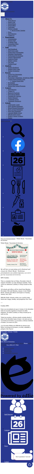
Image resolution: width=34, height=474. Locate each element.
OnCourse (11, 62)
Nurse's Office (12, 45)
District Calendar (13, 29)
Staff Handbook (12, 49)
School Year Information (15, 74)
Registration (11, 83)
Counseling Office (13, 44)
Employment (8, 351)
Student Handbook (13, 67)
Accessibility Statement (11, 353)
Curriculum (11, 27)
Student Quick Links (14, 69)
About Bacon (12, 20)
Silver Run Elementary (14, 111)
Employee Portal (12, 59)
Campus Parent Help (17, 81)
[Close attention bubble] (31, 451)
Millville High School (14, 114)
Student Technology (13, 71)
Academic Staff (12, 42)
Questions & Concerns (14, 96)
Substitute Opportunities (15, 54)
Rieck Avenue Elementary (15, 109)
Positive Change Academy (15, 116)
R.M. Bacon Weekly (14, 94)
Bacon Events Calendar (18, 30)
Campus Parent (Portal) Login (16, 79)
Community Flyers (13, 99)
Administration (12, 39)
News (9, 32)
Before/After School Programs (16, 86)
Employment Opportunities (15, 52)
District (10, 118)
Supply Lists (11, 22)
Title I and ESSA (13, 76)
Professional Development (15, 56)
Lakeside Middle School (15, 113)
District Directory (13, 98)
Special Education (13, 84)
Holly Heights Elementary (15, 106)
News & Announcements (8, 238)
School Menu (12, 25)
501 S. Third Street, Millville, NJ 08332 (12, 343)
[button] (8, 19)
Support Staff (12, 40)
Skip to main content (7, 1)
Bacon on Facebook (13, 93)
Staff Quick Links (13, 51)
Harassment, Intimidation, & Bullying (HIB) (20, 78)
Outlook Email (12, 64)
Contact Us (11, 35)
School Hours (12, 24)
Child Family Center (14, 105)
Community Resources (14, 101)
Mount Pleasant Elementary (16, 108)
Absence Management (14, 57)
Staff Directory (12, 34)
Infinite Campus (12, 61)
